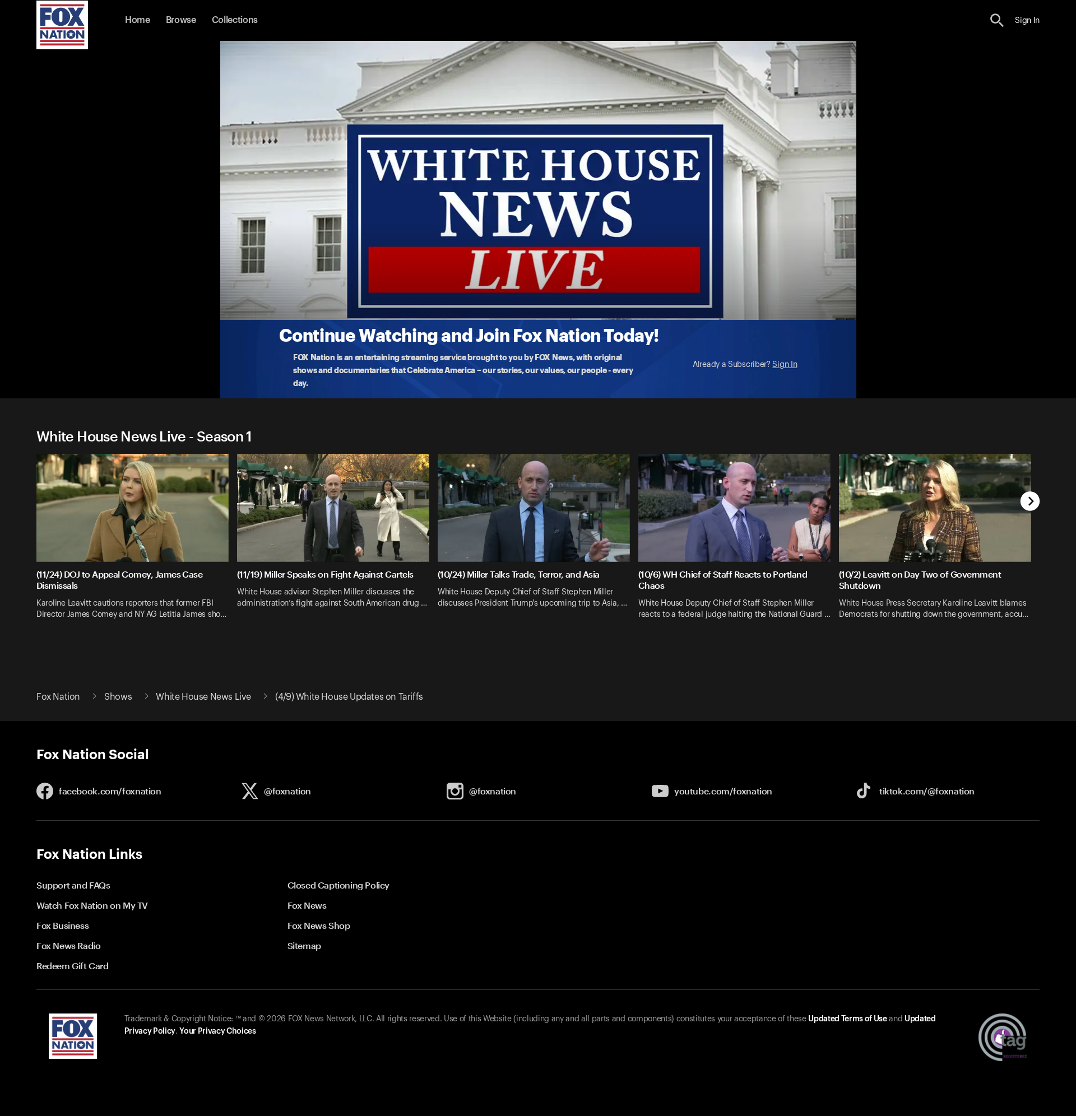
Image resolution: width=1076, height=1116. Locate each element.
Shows (118, 696)
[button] (997, 20)
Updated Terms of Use (847, 1019)
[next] (1030, 502)
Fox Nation (58, 696)
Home (137, 20)
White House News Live (203, 696)
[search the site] (997, 20)
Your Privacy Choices (217, 1031)
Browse (181, 20)
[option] (136, 544)
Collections (235, 20)
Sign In (784, 365)
